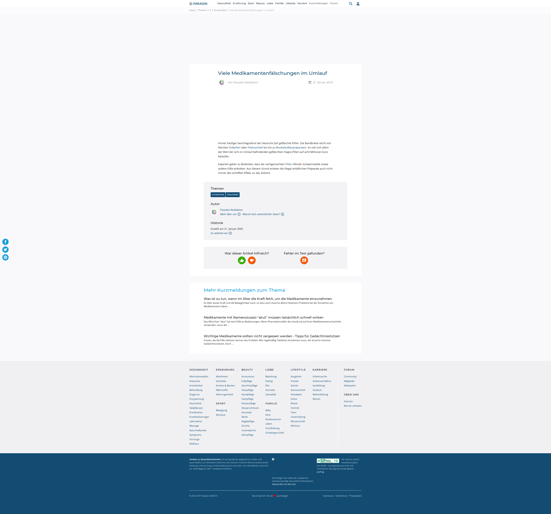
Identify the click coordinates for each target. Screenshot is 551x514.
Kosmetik (246, 412)
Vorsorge (194, 439)
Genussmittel (298, 390)
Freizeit (294, 381)
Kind (267, 414)
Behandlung (195, 390)
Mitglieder (349, 381)
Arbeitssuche (320, 376)
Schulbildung (272, 428)
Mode (244, 416)
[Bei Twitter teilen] (5, 249)
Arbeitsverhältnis (322, 381)
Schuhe (245, 425)
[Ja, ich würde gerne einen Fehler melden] (304, 260)
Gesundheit (224, 3)
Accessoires (247, 376)
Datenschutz (341, 495)
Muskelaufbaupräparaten (291, 147)
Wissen (316, 398)
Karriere (302, 3)
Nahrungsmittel (224, 394)
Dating (269, 381)
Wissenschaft (298, 421)
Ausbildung (319, 385)
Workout (220, 414)
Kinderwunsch (273, 419)
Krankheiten (196, 412)
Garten (294, 385)
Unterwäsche (248, 430)
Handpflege (247, 394)
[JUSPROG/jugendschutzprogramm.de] (328, 460)
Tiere (293, 412)
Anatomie (194, 381)
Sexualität (270, 394)
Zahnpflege (247, 434)
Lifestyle (290, 3)
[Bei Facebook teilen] (5, 242)
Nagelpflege (247, 421)
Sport (251, 3)
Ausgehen (296, 376)
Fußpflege (246, 381)
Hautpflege (247, 398)
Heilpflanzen (196, 408)
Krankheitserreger (199, 416)
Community (350, 376)
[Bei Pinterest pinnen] (5, 257)
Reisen (294, 403)
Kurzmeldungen (318, 3)
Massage (194, 425)
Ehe (267, 385)
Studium (317, 390)
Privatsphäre (355, 495)
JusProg (320, 471)
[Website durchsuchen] (350, 3)
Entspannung (196, 398)
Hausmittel (195, 403)
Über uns (351, 394)
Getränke (221, 381)
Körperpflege (248, 403)
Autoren (348, 401)
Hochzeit (270, 390)
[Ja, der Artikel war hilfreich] (242, 260)
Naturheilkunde (197, 430)
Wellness (194, 443)
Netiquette (350, 385)
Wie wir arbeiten (353, 405)
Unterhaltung (298, 416)
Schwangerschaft (274, 432)
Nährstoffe (222, 390)
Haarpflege (247, 390)
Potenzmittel (255, 147)
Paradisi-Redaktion (231, 210)
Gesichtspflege (249, 385)
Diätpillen (235, 147)
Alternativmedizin (198, 376)
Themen (202, 10)
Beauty (260, 3)
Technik (295, 408)
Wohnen (295, 425)
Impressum (328, 495)
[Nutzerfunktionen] (358, 3)
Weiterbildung (320, 394)
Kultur (294, 398)
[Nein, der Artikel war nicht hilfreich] (252, 260)
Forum (334, 3)
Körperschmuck (250, 408)
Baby (268, 410)
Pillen (288, 164)
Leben (268, 423)
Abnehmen (222, 376)
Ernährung (239, 3)
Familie (279, 3)
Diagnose (194, 394)
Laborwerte (195, 421)
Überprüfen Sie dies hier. (284, 484)
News (192, 10)
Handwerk (296, 394)
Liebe (270, 3)
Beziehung (271, 376)
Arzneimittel (220, 10)
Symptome (195, 434)
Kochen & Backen (225, 385)
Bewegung (221, 410)
